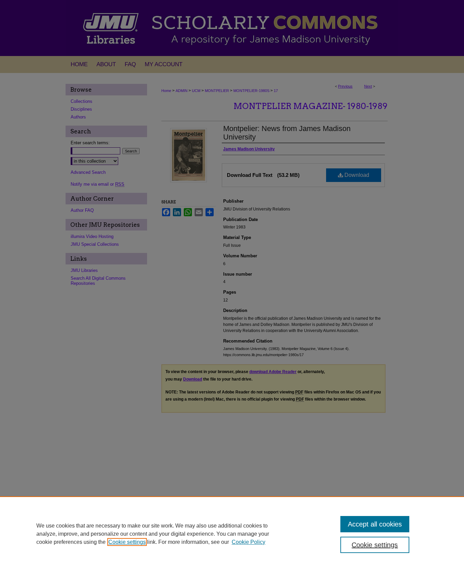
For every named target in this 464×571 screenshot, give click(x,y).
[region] (232, 533)
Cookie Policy (248, 542)
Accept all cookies (375, 524)
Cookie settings (127, 542)
